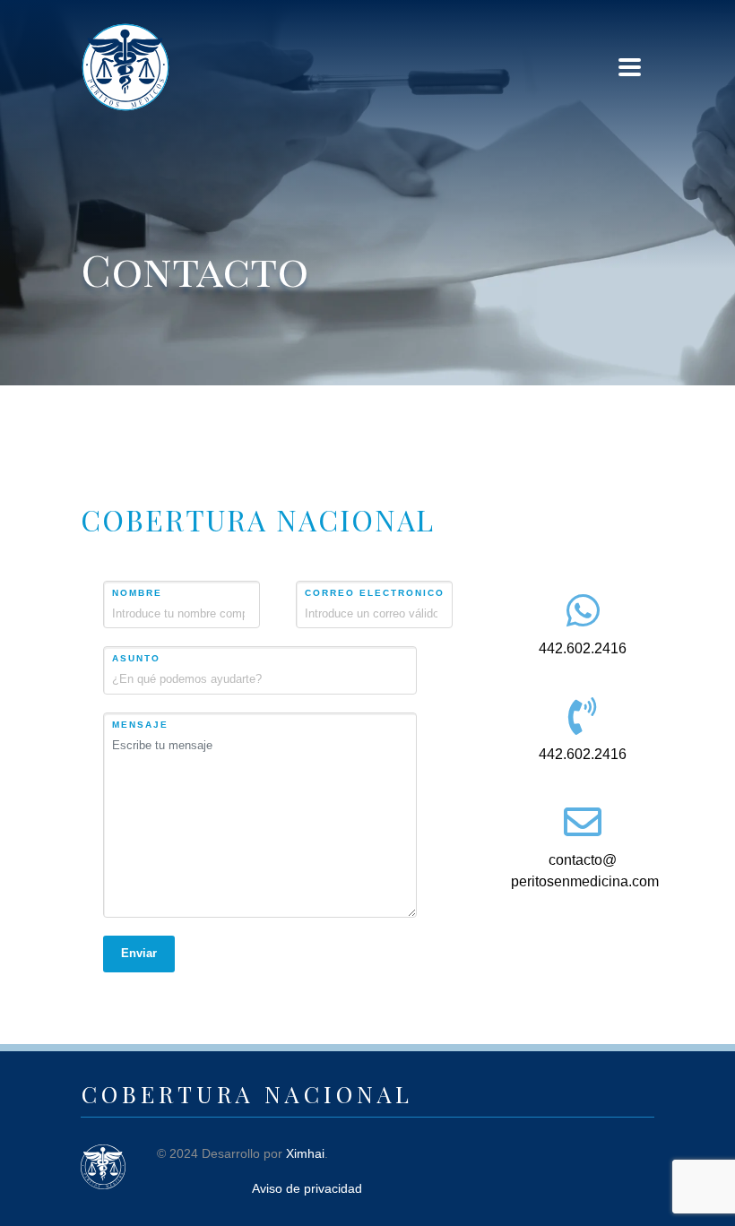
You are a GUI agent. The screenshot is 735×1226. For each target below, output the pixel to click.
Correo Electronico (375, 593)
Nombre (137, 593)
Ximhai (305, 1153)
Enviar (139, 953)
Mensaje (140, 725)
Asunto (136, 658)
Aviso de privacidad (307, 1188)
